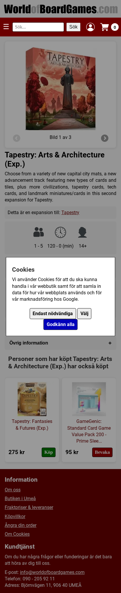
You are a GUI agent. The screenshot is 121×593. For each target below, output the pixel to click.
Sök (73, 26)
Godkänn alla (61, 324)
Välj (84, 313)
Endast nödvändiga (53, 313)
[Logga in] (90, 27)
